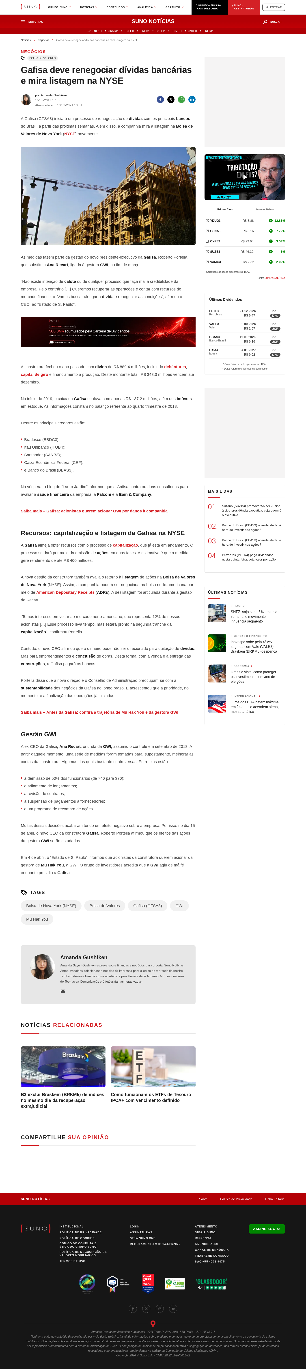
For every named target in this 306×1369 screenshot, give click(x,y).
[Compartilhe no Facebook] (160, 99)
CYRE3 (215, 241)
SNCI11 (192, 31)
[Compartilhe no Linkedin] (192, 99)
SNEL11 (129, 31)
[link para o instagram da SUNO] (160, 1309)
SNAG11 (113, 31)
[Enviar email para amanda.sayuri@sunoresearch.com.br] (63, 991)
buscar (276, 21)
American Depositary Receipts (65, 592)
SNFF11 (161, 31)
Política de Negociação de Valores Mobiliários (83, 1253)
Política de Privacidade (236, 1199)
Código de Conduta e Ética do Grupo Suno (78, 1245)
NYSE (69, 134)
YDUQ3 (215, 220)
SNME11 (177, 31)
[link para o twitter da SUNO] (146, 1309)
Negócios (43, 40)
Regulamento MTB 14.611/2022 (155, 1244)
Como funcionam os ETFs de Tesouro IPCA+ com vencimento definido (151, 1097)
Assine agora (267, 1229)
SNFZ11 (97, 31)
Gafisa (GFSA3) (147, 906)
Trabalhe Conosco (212, 1255)
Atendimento (206, 1226)
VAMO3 (215, 262)
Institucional (72, 1226)
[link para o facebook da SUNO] (133, 1309)
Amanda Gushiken (84, 957)
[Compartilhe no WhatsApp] (181, 99)
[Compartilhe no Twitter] (171, 99)
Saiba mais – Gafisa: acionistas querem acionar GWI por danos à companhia (94, 511)
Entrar (276, 7)
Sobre (203, 1199)
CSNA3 (215, 231)
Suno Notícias (35, 1199)
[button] (34, 22)
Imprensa (203, 1238)
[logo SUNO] (30, 7)
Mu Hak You (37, 919)
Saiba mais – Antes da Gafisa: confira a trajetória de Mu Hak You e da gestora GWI (99, 712)
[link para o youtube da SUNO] (173, 1309)
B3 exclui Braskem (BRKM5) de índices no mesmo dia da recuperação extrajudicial (62, 1100)
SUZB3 (215, 251)
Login (135, 1226)
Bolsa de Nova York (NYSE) (51, 906)
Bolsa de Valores (42, 58)
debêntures (175, 367)
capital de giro (34, 374)
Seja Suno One (143, 1238)
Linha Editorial (275, 1199)
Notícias (26, 40)
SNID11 (145, 31)
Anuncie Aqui (206, 1244)
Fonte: (271, 278)
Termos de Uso (73, 1261)
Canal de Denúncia (212, 1250)
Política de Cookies (77, 1238)
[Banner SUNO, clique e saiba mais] (108, 335)
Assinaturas (141, 1232)
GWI (179, 906)
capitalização (125, 545)
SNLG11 (208, 31)
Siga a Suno (205, 1232)
